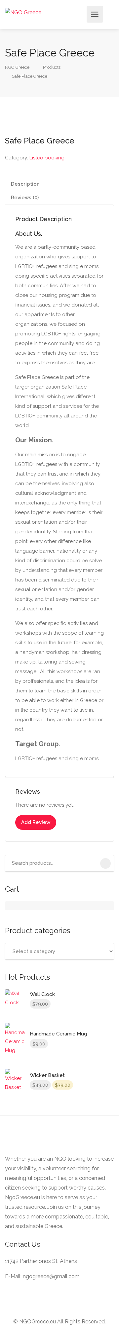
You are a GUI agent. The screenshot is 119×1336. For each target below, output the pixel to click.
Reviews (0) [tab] (25, 198)
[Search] (105, 863)
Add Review (35, 822)
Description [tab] (25, 184)
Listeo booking (46, 158)
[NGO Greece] (23, 12)
